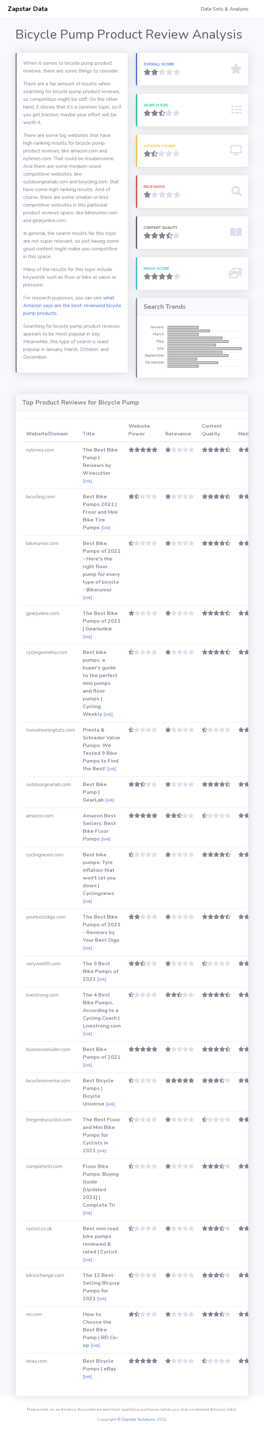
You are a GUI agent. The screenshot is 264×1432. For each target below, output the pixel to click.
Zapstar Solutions (139, 1419)
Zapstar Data (28, 9)
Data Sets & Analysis (225, 9)
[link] (87, 481)
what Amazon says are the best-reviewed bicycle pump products (72, 305)
